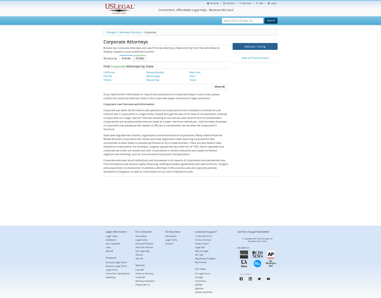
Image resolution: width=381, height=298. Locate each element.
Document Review (144, 243)
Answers (169, 243)
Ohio (192, 76)
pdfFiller (199, 284)
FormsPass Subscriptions (118, 273)
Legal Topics (112, 236)
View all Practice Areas (255, 58)
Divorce (139, 254)
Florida (107, 76)
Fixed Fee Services (144, 247)
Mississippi (153, 76)
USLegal (111, 32)
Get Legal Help (142, 251)
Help (260, 3)
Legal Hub (200, 247)
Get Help (199, 254)
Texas (192, 80)
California (109, 72)
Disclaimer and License (257, 241)
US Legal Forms (202, 273)
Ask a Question (113, 243)
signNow (199, 288)
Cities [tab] (140, 58)
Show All (220, 86)
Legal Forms (112, 269)
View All (109, 251)
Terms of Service (203, 239)
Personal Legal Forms (116, 262)
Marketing (110, 277)
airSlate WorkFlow (203, 292)
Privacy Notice (202, 243)
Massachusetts (155, 72)
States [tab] (126, 58)
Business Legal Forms (116, 266)
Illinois (107, 80)
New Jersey (152, 80)
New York (194, 72)
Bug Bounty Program (205, 258)
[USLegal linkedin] (250, 278)
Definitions (111, 239)
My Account (200, 262)
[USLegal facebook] (241, 278)
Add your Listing (255, 46)
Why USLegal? (202, 251)
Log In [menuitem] (273, 3)
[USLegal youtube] (268, 278)
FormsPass (200, 281)
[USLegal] (119, 4)
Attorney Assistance (145, 281)
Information (141, 236)
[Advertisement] (255, 84)
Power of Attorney (144, 273)
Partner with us (142, 284)
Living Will (140, 277)
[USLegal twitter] (259, 278)
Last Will (139, 269)
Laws (108, 247)
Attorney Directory (130, 32)
